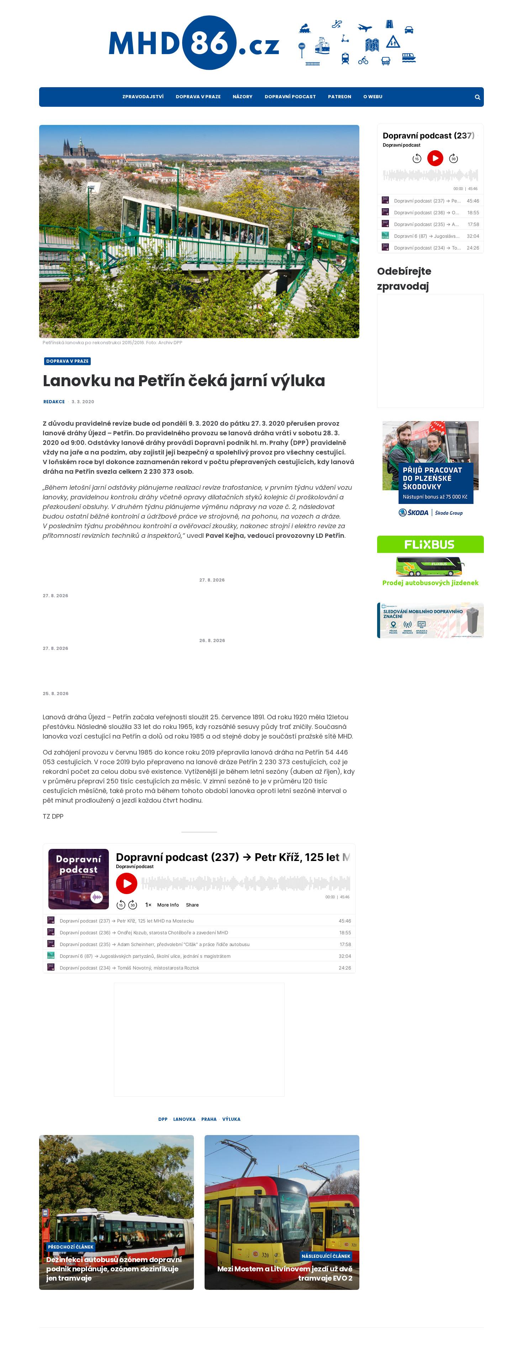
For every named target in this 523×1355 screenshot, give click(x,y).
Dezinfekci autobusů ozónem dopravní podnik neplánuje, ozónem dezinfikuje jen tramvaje (114, 1269)
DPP (163, 1119)
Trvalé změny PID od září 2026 (248, 565)
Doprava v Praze (198, 96)
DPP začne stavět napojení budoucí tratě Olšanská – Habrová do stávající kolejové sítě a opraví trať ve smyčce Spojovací (111, 626)
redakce (54, 401)
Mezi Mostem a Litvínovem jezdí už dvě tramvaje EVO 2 (284, 1273)
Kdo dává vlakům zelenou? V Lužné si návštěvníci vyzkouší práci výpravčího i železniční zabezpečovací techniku (108, 573)
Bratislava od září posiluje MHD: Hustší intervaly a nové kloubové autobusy (262, 622)
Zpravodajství (143, 96)
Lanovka (184, 1119)
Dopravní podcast (290, 96)
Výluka (231, 1119)
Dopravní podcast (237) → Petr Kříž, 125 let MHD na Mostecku (112, 675)
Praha (209, 1119)
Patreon (339, 96)
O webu (372, 96)
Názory (243, 96)
